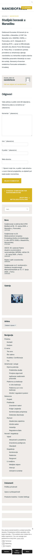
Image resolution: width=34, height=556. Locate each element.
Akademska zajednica (16, 421)
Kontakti (9, 342)
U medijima (11, 461)
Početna (7, 339)
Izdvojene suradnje (15, 471)
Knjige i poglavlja (15, 408)
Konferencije (13, 452)
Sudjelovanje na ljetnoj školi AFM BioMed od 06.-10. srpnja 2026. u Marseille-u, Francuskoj (16, 226)
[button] (3, 541)
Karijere (9, 345)
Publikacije (10, 402)
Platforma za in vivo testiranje (16, 389)
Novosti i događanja (11, 433)
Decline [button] (6, 551)
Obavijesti (12, 446)
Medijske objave (14, 464)
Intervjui (12, 467)
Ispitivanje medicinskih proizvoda (17, 377)
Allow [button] (27, 551)
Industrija (12, 427)
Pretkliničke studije (15, 370)
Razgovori (12, 458)
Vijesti (9, 436)
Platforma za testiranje (14, 381)
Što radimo (10, 354)
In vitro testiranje (15, 384)
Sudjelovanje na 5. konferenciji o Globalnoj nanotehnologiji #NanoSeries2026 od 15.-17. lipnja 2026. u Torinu (16, 268)
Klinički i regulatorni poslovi (18, 393)
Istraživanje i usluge (11, 364)
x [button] (32, 528)
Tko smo (10, 351)
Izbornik (27, 8)
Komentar (10, 113)
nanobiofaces (14, 16)
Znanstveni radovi (15, 405)
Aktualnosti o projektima (17, 440)
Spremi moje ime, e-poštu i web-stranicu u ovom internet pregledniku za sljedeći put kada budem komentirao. (17, 171)
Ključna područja (12, 367)
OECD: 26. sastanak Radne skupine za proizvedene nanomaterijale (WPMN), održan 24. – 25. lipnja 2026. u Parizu (16, 251)
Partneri (9, 418)
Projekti (9, 399)
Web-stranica (6, 159)
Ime (8, 141)
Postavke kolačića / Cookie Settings (16, 497)
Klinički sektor (14, 424)
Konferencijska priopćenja (18, 412)
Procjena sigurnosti (15, 373)
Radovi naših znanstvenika (13, 260)
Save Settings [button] (16, 551)
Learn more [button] (20, 538)
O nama (7, 348)
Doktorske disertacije (16, 415)
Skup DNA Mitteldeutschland (19, 198)
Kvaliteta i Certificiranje (15, 357)
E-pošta (9, 150)
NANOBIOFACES (14, 8)
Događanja (10, 449)
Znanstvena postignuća (17, 443)
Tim (8, 361)
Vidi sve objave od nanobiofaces (15, 84)
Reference (8, 396)
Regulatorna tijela (15, 430)
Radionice (12, 455)
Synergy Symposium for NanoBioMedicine (16, 192)
